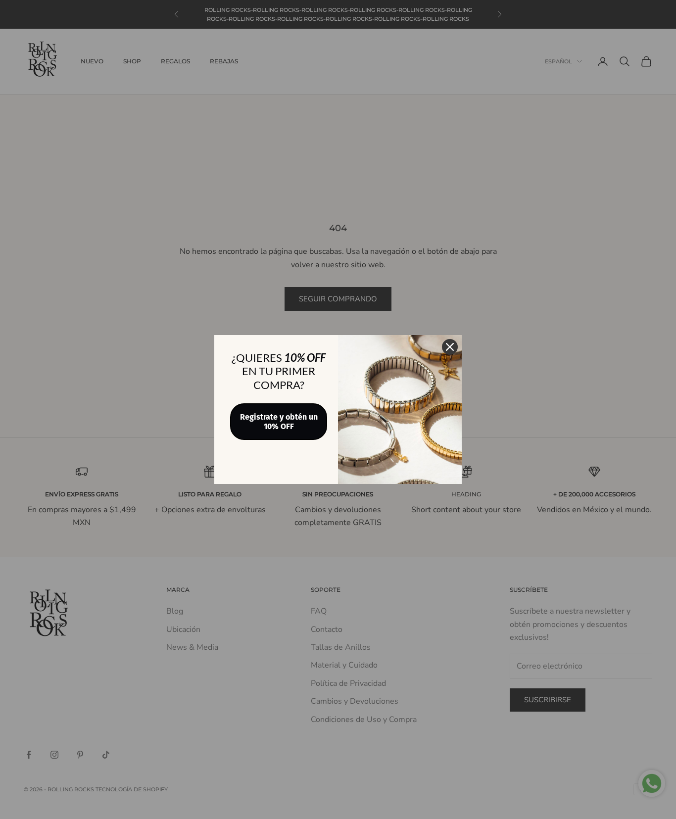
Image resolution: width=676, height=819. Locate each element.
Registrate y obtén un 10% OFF (279, 421)
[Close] (450, 347)
